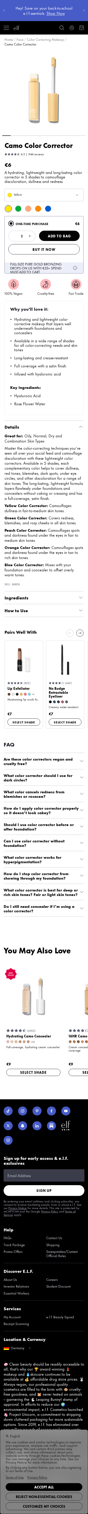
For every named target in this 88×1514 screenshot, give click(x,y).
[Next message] (84, 10)
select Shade (23, 722)
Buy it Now (43, 249)
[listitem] (8, 209)
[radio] (11, 223)
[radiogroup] (44, 244)
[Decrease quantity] (14, 236)
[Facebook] (51, 1110)
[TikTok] (8, 1110)
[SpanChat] (22, 1125)
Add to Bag (59, 236)
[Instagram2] (8, 1140)
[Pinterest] (37, 1110)
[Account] (71, 27)
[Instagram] (22, 1110)
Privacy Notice (17, 1208)
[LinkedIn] (37, 1125)
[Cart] (81, 27)
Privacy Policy (49, 1211)
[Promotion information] (75, 267)
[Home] (17, 28)
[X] (8, 1125)
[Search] (62, 27)
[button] (44, 90)
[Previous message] (4, 10)
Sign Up (44, 1190)
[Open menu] (6, 27)
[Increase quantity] (30, 236)
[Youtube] (65, 1110)
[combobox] (44, 195)
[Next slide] (79, 633)
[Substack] (51, 1125)
